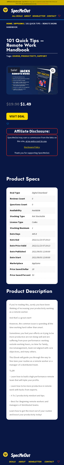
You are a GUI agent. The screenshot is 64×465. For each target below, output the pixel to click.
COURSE (16, 56)
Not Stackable (38, 216)
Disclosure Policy (42, 3)
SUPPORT (42, 56)
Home (9, 23)
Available (36, 210)
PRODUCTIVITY (28, 56)
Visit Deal (17, 116)
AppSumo (19, 23)
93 (33, 275)
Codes (34, 222)
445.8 (34, 233)
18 (33, 269)
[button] (52, 70)
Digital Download (39, 192)
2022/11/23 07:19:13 (41, 239)
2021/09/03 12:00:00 (41, 251)
